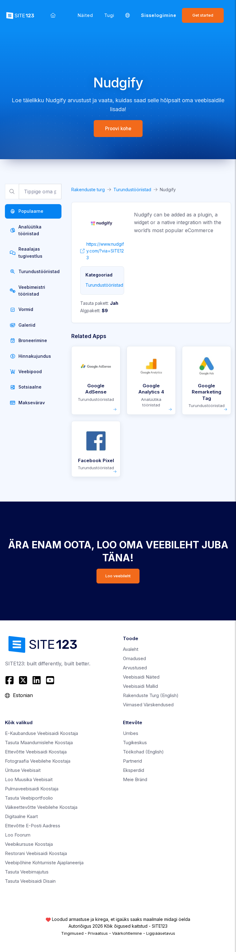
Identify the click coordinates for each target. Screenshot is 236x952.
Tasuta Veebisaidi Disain (30, 881)
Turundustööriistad (132, 189)
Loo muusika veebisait (29, 779)
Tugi (109, 15)
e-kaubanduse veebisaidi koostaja (41, 733)
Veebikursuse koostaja (29, 844)
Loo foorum (17, 835)
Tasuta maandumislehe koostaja (39, 742)
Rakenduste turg (88, 189)
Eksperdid (133, 770)
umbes (130, 733)
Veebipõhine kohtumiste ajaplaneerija (44, 862)
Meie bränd (135, 779)
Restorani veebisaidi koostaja (36, 853)
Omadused (134, 658)
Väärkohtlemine (127, 933)
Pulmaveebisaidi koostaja (31, 789)
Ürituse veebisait (23, 770)
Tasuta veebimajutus (27, 872)
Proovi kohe (118, 128)
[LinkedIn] (36, 680)
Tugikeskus (135, 742)
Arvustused (135, 668)
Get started (202, 15)
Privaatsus (98, 933)
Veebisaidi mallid (140, 686)
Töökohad (143, 752)
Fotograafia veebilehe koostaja (37, 761)
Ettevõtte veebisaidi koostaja (36, 752)
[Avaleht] (53, 15)
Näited (85, 15)
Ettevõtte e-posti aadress (32, 826)
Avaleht (130, 649)
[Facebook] (10, 680)
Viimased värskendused (148, 705)
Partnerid (132, 761)
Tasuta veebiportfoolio (29, 798)
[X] (23, 680)
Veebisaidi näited (141, 677)
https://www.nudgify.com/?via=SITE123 (105, 250)
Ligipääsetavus (160, 933)
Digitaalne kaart (21, 816)
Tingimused (72, 933)
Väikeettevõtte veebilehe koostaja (41, 807)
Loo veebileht (118, 576)
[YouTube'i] (50, 680)
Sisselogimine (158, 15)
